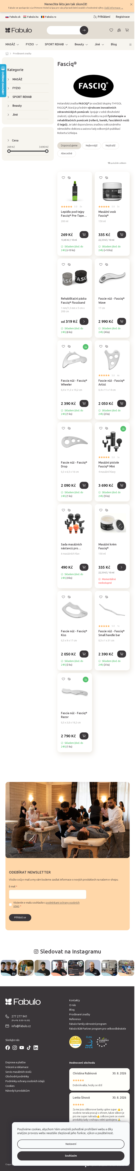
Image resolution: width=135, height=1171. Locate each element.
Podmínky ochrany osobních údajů (23, 1080)
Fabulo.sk (13, 16)
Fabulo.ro (49, 16)
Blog (70, 1009)
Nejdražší (109, 145)
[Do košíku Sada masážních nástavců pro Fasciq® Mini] (82, 567)
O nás (71, 1004)
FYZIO (15, 88)
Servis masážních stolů (17, 1071)
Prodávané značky (78, 1014)
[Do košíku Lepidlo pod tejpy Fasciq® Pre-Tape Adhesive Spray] (82, 234)
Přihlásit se (19, 917)
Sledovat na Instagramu (69, 951)
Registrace (121, 16)
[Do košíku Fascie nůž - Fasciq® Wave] (120, 321)
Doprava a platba (14, 1062)
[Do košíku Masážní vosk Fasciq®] (120, 234)
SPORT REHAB (20, 97)
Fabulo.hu (31, 16)
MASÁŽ (16, 79)
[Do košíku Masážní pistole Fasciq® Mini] (120, 485)
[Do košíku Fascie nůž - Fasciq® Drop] (82, 485)
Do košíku (120, 567)
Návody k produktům (16, 1090)
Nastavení (68, 1144)
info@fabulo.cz (19, 1025)
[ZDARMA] (73, 357)
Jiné (13, 114)
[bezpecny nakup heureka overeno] (74, 1042)
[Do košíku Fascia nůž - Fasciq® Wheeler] (82, 403)
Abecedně (65, 153)
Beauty (15, 105)
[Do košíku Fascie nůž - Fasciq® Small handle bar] (120, 654)
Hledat (82, 30)
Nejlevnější (90, 145)
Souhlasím (68, 1155)
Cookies (8, 1085)
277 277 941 (18, 1016)
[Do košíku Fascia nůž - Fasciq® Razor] (82, 735)
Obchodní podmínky (15, 1076)
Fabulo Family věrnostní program (86, 1023)
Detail (82, 321)
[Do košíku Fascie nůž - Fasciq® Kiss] (82, 654)
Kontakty (73, 1000)
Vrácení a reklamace (15, 1066)
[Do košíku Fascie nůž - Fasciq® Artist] (120, 403)
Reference (74, 1018)
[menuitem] (11, 44)
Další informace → (112, 8)
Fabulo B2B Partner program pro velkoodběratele (96, 1028)
